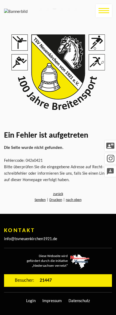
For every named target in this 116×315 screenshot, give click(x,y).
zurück (58, 194)
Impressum (52, 301)
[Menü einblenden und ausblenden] (104, 10)
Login (31, 301)
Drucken (55, 200)
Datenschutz (79, 301)
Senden (40, 200)
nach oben (73, 200)
